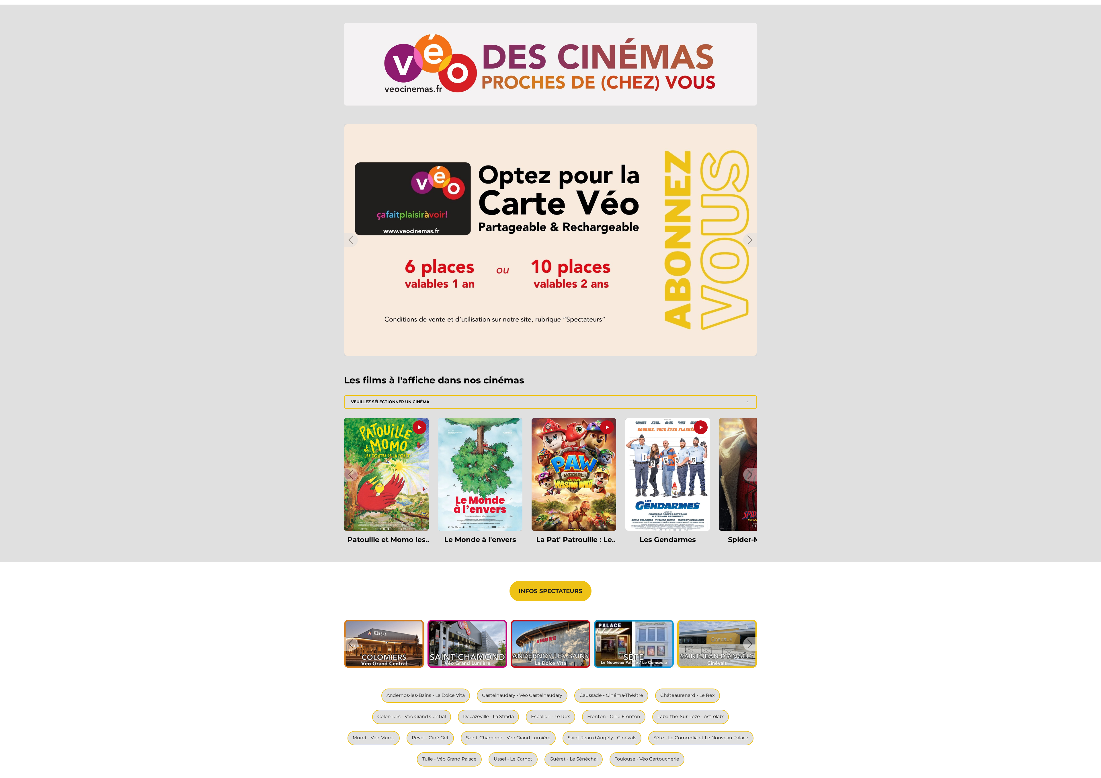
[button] (550, 64)
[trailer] (419, 427)
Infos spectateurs (550, 591)
